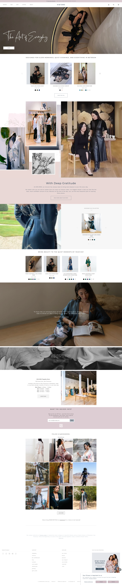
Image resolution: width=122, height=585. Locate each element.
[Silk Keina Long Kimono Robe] (84, 73)
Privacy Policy (93, 578)
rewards (64, 564)
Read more (61, 538)
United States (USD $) (97, 4)
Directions (43, 396)
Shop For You (61, 95)
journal (64, 557)
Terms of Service (62, 581)
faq (33, 560)
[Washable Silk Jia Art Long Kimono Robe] (91, 223)
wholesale (34, 566)
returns (34, 555)
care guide (35, 564)
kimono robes (43, 535)
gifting (34, 568)
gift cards (34, 570)
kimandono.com (43, 581)
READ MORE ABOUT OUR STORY (61, 197)
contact (34, 562)
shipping (34, 553)
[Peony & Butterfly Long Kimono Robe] (34, 264)
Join (72, 420)
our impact (65, 560)
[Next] (100, 73)
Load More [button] (61, 512)
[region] (61, 77)
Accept (101, 581)
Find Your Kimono (61, 360)
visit (63, 566)
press (63, 555)
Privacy (54, 581)
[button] (37, 450)
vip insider (64, 562)
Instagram (62, 520)
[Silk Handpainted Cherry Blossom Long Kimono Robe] (70, 264)
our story (64, 553)
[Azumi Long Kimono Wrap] (37, 73)
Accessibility (71, 581)
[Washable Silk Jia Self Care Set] (61, 73)
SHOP (9, 47)
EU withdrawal (36, 557)
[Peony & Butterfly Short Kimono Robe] (88, 264)
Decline (113, 581)
